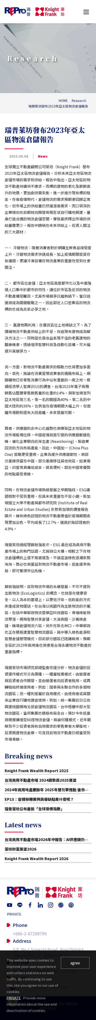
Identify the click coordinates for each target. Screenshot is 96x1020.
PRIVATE (14, 914)
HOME (63, 100)
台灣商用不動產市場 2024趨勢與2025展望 (40, 780)
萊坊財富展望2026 (20, 849)
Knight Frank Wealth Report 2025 (37, 770)
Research (79, 100)
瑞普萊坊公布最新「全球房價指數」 (34, 808)
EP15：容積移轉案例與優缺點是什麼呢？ (39, 799)
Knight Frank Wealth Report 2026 (37, 858)
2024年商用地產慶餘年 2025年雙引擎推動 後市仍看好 (50, 789)
